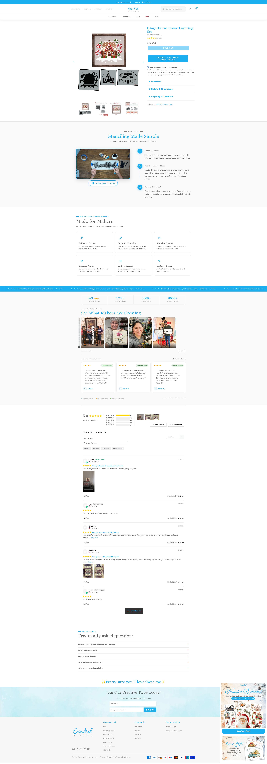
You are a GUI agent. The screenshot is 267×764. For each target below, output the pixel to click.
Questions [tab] (99, 432)
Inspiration (76, 9)
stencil (86, 449)
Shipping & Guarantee (162, 97)
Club (156, 17)
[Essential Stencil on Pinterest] (84, 749)
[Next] (143, 62)
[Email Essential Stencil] (73, 749)
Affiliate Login (171, 727)
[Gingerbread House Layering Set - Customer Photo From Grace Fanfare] (140, 417)
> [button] (134, 611)
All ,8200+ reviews (178, 359)
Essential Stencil (83, 757)
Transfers (126, 17)
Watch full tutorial (105, 183)
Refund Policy (108, 734)
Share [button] (87, 496)
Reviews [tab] (86, 432)
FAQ (104, 727)
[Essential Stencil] (133, 9)
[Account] (190, 9)
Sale (147, 17)
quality (96, 449)
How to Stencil (108, 738)
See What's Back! (244, 731)
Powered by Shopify (123, 757)
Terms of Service (109, 746)
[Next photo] (184, 351)
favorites (106, 449)
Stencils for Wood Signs (164, 104)
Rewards (98, 9)
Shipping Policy (108, 731)
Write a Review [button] (177, 425)
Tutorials (109, 9)
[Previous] (73, 62)
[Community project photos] (133, 335)
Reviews (87, 9)
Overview (156, 81)
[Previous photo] (180, 351)
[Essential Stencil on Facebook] (77, 749)
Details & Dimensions (162, 89)
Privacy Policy (108, 742)
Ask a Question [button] (159, 425)
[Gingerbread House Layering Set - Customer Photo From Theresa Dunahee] (148, 417)
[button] (179, 496)
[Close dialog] (265, 684)
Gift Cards (106, 750)
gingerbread (117, 449)
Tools (137, 17)
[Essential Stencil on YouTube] (88, 749)
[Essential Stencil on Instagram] (80, 749)
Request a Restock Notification (167, 59)
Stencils (112, 17)
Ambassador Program (174, 731)
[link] (243, 705)
